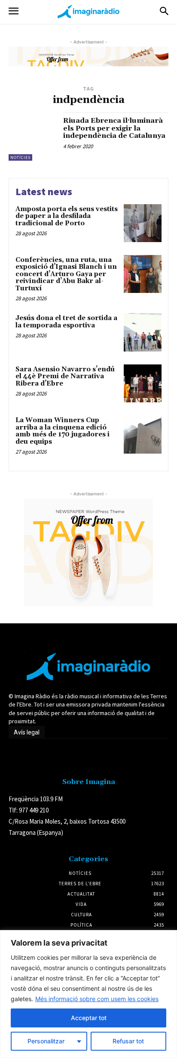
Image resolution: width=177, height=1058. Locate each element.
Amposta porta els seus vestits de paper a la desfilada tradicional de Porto (66, 216)
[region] (88, 994)
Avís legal (27, 732)
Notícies (20, 157)
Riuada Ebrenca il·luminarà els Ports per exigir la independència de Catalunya (114, 128)
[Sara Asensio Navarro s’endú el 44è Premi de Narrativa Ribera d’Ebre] (143, 383)
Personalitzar (45, 1041)
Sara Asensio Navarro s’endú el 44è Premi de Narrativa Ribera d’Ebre (65, 376)
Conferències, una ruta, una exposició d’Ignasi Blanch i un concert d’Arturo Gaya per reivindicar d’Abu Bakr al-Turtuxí (66, 274)
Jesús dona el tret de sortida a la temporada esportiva (66, 322)
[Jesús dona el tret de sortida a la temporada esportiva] (143, 332)
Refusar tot (128, 1041)
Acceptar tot (89, 1017)
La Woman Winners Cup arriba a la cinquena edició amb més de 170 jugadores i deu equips (62, 431)
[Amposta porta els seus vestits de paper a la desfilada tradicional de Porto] (143, 223)
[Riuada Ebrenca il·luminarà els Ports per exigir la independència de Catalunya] (33, 136)
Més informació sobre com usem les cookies (97, 998)
